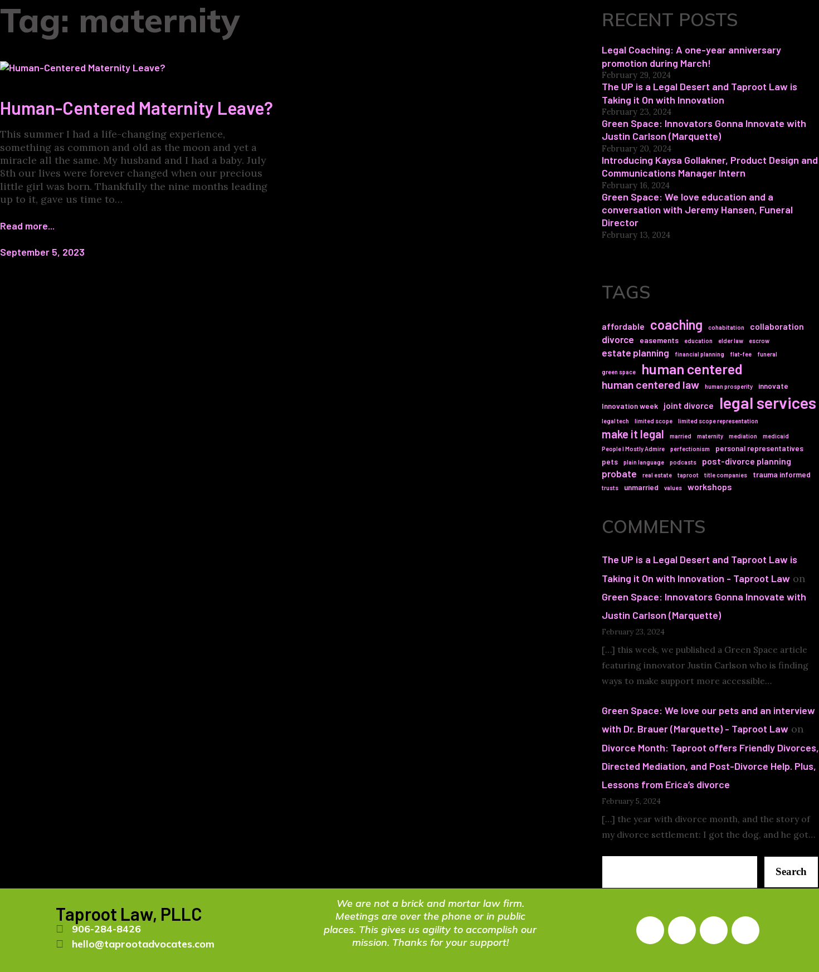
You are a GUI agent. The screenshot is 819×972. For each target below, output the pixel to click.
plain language (643, 462)
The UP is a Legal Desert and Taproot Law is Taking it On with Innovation (699, 92)
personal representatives (759, 448)
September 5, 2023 (42, 252)
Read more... (27, 225)
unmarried (641, 487)
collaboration (777, 326)
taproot (688, 474)
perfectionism (690, 448)
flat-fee (741, 354)
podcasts (683, 462)
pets (610, 461)
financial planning (699, 354)
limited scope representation (718, 420)
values (673, 487)
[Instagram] (682, 930)
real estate (657, 474)
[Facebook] (650, 930)
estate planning (635, 352)
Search (791, 871)
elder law (730, 340)
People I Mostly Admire (633, 448)
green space (619, 371)
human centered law (650, 384)
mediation (743, 435)
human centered (692, 368)
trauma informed (782, 474)
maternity (710, 435)
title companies (725, 474)
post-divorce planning (746, 461)
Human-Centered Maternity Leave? (136, 107)
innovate (773, 385)
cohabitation (726, 327)
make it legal (633, 434)
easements (659, 340)
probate (619, 473)
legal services (767, 402)
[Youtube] (745, 930)
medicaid (776, 435)
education (698, 340)
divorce (618, 339)
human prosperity (729, 386)
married (680, 435)
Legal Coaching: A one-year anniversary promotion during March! (691, 56)
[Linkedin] (714, 930)
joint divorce (689, 405)
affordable (623, 326)
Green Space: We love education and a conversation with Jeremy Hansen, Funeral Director (697, 210)
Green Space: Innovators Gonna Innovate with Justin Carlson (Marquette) (704, 129)
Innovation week (630, 406)
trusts (610, 487)
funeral (767, 354)
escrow (759, 340)
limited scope (653, 420)
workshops (710, 486)
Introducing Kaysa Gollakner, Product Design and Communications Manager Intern (710, 166)
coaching (676, 324)
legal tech (615, 420)
